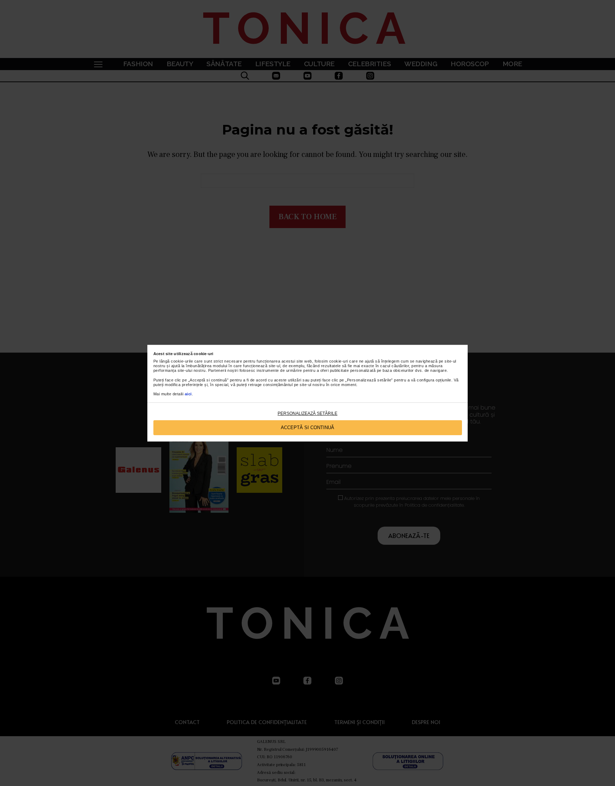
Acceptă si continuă (307, 427)
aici (188, 394)
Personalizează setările (307, 413)
